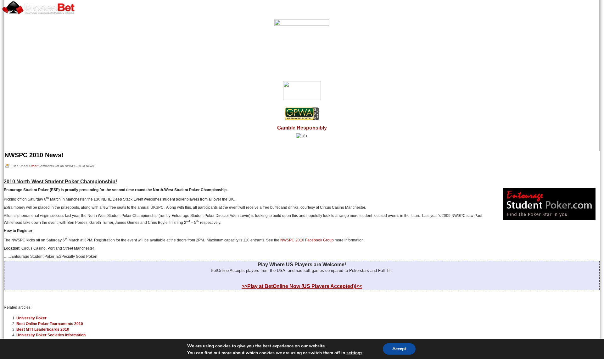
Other (33, 166)
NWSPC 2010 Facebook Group (307, 240)
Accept (399, 349)
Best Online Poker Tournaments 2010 (49, 324)
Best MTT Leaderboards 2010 (42, 329)
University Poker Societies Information (51, 335)
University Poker (31, 318)
